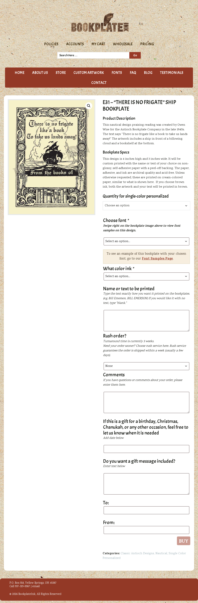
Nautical (161, 553)
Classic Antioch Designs (137, 553)
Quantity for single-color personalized (136, 196)
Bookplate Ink (100, 22)
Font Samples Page (157, 259)
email (36, 586)
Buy (183, 541)
